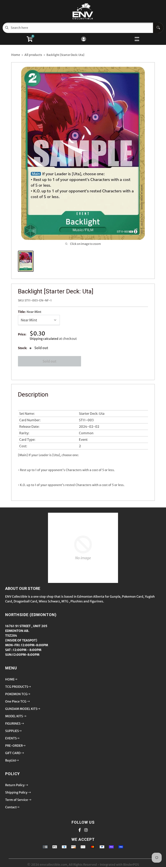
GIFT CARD (13, 753)
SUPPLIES (12, 731)
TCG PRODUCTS (16, 687)
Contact (11, 807)
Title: (29, 311)
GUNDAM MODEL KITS (21, 709)
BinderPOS (131, 865)
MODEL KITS (14, 716)
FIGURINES (13, 723)
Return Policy (15, 785)
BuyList (10, 760)
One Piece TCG (16, 701)
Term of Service (17, 800)
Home (15, 55)
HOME (9, 679)
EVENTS (11, 738)
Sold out (49, 361)
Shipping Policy (16, 792)
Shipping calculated (44, 339)
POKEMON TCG (16, 694)
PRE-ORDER (14, 746)
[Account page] (83, 39)
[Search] (158, 28)
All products (33, 55)
